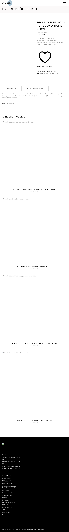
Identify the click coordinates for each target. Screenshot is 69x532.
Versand (42, 34)
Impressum (5, 515)
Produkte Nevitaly (7, 483)
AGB (3, 510)
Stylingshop (5, 500)
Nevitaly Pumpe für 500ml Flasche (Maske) (34, 420)
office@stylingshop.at (14, 466)
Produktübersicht (7, 495)
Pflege (59, 73)
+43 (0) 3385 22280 (13, 468)
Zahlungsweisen (7, 507)
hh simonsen (51, 73)
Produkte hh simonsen (9, 486)
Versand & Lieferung (8, 502)
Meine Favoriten (7, 481)
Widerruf (5, 505)
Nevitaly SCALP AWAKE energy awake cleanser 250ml (34, 343)
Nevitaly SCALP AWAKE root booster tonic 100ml (34, 189)
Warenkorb (5, 490)
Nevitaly (32, 191)
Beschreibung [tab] (11, 88)
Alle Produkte (6, 478)
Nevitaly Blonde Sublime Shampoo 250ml (34, 266)
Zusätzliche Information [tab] (35, 88)
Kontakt (4, 497)
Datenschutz (6, 512)
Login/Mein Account (8, 488)
